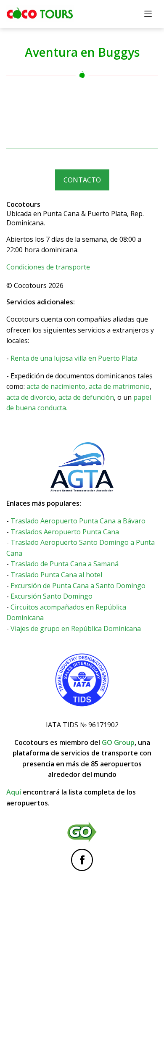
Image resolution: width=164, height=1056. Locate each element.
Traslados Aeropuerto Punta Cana (65, 531)
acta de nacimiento (55, 386)
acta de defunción (86, 397)
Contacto (82, 180)
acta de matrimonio (119, 386)
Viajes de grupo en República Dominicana (76, 628)
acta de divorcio (30, 397)
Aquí (13, 792)
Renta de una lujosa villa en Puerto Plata (74, 358)
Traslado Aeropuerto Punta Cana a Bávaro (78, 520)
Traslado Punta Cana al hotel (56, 574)
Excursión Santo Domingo (52, 596)
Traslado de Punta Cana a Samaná (65, 563)
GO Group (118, 742)
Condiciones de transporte (48, 267)
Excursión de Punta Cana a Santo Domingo (78, 585)
